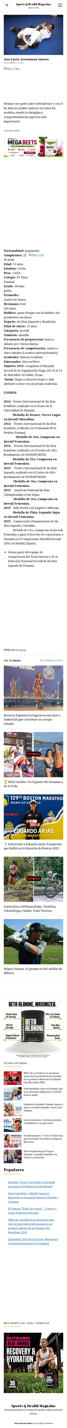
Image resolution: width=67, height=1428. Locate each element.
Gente (22, 650)
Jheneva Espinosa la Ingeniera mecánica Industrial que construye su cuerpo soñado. (32, 719)
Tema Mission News (23, 1423)
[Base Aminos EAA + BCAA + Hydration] (33, 1363)
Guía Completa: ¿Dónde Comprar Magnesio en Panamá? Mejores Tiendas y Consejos (33, 1197)
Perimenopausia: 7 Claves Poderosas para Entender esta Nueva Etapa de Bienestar (43, 1138)
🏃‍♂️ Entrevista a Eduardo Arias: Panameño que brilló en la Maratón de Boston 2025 (33, 846)
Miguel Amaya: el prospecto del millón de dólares (33, 971)
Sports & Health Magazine (33, 4)
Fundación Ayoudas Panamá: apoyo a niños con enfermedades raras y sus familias (43, 1107)
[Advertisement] (33, 606)
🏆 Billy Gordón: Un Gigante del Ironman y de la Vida (33, 784)
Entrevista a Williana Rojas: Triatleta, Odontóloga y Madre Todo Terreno (30, 908)
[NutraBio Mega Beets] (33, 156)
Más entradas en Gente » (51, 660)
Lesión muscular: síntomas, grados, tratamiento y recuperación (43, 1121)
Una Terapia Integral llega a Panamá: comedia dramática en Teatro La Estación (40, 1154)
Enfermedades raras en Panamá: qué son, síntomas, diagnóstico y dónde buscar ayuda (43, 1091)
